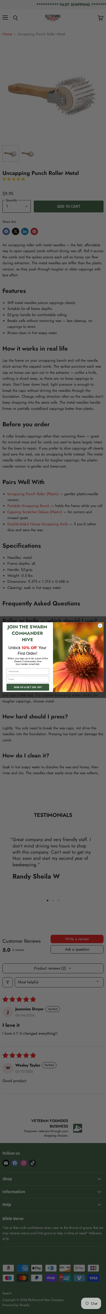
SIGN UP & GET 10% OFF (28, 687)
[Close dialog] (100, 625)
